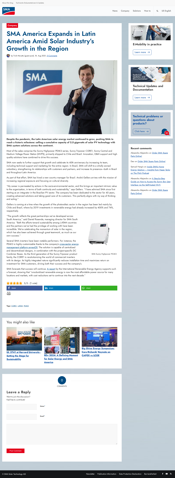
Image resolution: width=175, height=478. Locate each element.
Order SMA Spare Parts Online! (152, 161)
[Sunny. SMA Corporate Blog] (10, 11)
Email (42, 416)
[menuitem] (7, 3)
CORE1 (14, 306)
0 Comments (52, 55)
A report (51, 268)
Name (42, 406)
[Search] (157, 11)
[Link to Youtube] (167, 474)
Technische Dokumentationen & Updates (30, 3)
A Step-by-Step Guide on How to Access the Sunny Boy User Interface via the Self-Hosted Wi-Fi (151, 181)
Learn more (140, 52)
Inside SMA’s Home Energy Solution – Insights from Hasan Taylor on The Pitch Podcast (150, 170)
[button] (25, 288)
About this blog (7, 3)
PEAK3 (26, 306)
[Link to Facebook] (163, 474)
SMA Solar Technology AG (15, 474)
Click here (140, 131)
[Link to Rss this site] (171, 474)
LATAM (20, 306)
